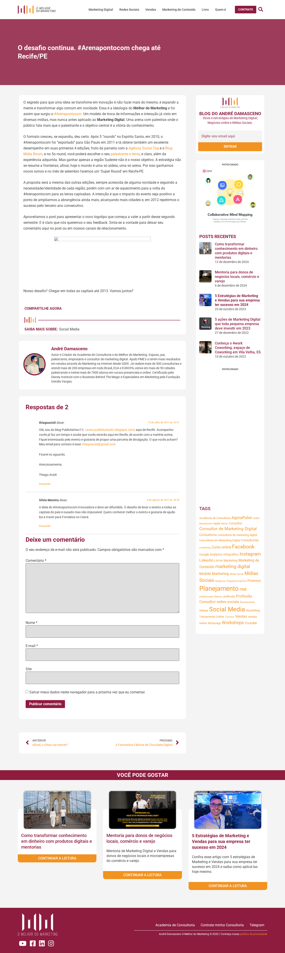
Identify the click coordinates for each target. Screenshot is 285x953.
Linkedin (206, 560)
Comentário (36, 560)
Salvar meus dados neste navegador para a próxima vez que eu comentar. (87, 692)
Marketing (231, 560)
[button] (245, 9)
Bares (224, 523)
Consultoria (208, 535)
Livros (218, 560)
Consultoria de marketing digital (237, 535)
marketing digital (232, 566)
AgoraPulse (242, 517)
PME (243, 589)
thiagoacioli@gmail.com (99, 444)
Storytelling (253, 610)
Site (29, 669)
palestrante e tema (125, 154)
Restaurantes (247, 602)
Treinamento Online (211, 616)
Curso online (221, 547)
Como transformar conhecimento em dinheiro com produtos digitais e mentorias (236, 251)
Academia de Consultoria (215, 518)
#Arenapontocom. (68, 114)
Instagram (250, 554)
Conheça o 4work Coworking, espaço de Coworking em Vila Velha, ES (238, 347)
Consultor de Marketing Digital (228, 528)
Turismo (229, 616)
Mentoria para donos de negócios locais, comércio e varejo (237, 276)
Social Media (69, 329)
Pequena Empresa (236, 581)
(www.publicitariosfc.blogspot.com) (110, 430)
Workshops (233, 622)
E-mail (32, 646)
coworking (205, 547)
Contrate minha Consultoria (222, 925)
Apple (216, 523)
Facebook (243, 547)
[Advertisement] (230, 437)
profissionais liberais (210, 596)
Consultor (235, 523)
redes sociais (228, 602)
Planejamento (219, 588)
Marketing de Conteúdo (178, 9)
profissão (229, 596)
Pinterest (254, 581)
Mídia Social (237, 574)
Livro (205, 9)
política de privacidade (253, 934)
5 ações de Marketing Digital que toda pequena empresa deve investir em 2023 (237, 323)
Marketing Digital (101, 9)
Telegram (257, 925)
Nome (31, 623)
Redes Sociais (129, 9)
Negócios (220, 581)
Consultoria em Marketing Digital (219, 540)
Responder (45, 484)
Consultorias (250, 540)
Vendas (150, 9)
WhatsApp (214, 623)
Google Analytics (210, 554)
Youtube (251, 623)
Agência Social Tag (143, 148)
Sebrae (203, 610)
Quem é (220, 9)
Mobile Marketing (214, 574)
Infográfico (231, 554)
